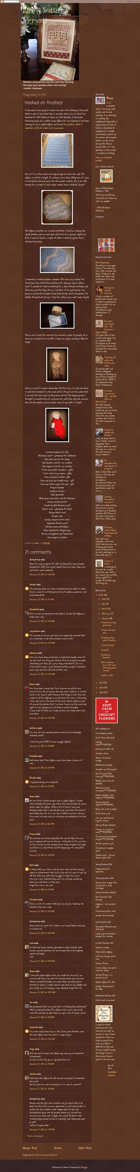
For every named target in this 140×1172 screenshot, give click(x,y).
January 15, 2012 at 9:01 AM (42, 1063)
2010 (101, 687)
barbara (33, 728)
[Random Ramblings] (106, 182)
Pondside (33, 756)
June (104, 599)
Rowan (32, 833)
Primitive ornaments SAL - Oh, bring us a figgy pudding (105, 327)
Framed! (105, 649)
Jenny (32, 971)
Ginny (69, 388)
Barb (32, 865)
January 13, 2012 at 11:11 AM (42, 599)
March (105, 608)
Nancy (32, 684)
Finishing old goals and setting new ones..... (109, 361)
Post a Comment (35, 1136)
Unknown (33, 652)
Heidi (111, 98)
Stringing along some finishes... (108, 639)
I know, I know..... (108, 562)
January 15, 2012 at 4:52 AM (42, 1039)
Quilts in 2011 (107, 675)
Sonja (32, 1049)
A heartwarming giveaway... (108, 624)
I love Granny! (107, 645)
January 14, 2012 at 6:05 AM (42, 933)
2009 (101, 692)
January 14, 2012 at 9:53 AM (42, 961)
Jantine (33, 1073)
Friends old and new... (108, 631)
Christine (34, 899)
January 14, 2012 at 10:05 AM (42, 992)
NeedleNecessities (112, 1074)
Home (57, 1148)
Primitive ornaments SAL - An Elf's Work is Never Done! (106, 396)
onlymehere (35, 631)
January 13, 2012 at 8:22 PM (42, 823)
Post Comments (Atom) (46, 1154)
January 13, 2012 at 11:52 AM (42, 674)
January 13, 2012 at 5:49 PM (42, 767)
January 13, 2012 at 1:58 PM (42, 746)
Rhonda (33, 777)
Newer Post (30, 1148)
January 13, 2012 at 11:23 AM (42, 621)
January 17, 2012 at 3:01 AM (42, 1088)
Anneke (33, 584)
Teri (31, 1002)
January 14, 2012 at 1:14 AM (42, 889)
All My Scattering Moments (45, 15)
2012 (101, 595)
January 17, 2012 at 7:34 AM (42, 1129)
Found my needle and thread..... (109, 432)
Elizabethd (34, 609)
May (104, 603)
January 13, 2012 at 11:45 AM (42, 642)
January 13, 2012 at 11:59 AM (42, 718)
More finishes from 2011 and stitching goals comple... (108, 666)
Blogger (84, 1167)
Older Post (85, 1148)
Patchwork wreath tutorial (109, 290)
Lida (31, 943)
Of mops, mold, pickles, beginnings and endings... (110, 531)
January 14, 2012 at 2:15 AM (42, 911)
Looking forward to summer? (109, 499)
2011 (101, 682)
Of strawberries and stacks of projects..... (110, 464)
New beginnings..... (103, 262)
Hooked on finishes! (106, 656)
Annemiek (34, 1027)
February (106, 613)
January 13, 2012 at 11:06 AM (42, 574)
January (106, 618)
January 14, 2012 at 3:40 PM (42, 1017)
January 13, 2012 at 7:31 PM (42, 786)
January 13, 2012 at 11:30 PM (42, 855)
